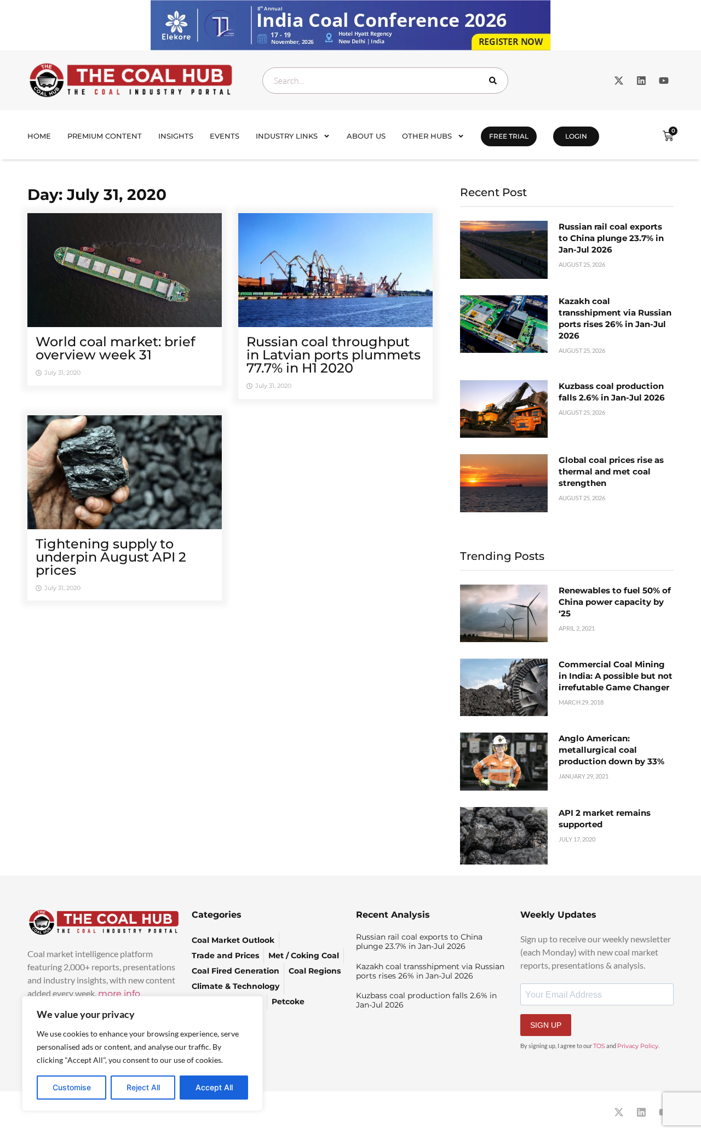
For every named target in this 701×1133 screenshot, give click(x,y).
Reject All (143, 1087)
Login (576, 136)
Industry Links (287, 135)
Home (39, 135)
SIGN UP (545, 1025)
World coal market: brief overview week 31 (115, 348)
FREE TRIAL (508, 136)
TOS (599, 1046)
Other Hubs (427, 135)
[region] (142, 1053)
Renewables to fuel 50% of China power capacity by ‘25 (615, 602)
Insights (175, 135)
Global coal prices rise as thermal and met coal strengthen (611, 471)
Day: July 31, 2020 (96, 194)
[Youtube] (664, 80)
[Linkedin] (641, 80)
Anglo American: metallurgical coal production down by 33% (611, 749)
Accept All (214, 1087)
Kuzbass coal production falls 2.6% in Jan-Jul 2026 (426, 1000)
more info (119, 993)
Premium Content (104, 135)
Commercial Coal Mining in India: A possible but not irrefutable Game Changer (616, 676)
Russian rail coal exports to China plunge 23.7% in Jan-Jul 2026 (611, 238)
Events (224, 135)
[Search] (495, 80)
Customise (72, 1087)
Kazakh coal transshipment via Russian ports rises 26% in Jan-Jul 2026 (430, 971)
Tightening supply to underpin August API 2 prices (111, 557)
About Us (366, 135)
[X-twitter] (619, 80)
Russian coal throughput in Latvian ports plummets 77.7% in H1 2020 (333, 355)
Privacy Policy (637, 1046)
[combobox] (385, 80)
